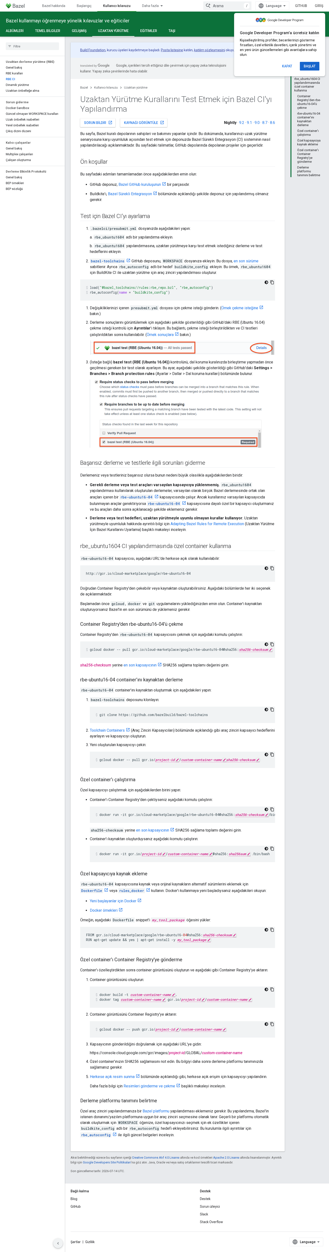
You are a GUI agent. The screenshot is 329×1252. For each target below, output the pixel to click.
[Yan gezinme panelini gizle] (58, 1243)
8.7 (264, 122)
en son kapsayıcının (140, 665)
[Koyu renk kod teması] (266, 282)
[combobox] (227, 5)
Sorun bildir (98, 122)
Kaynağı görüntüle (144, 122)
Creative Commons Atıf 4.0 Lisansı (155, 1157)
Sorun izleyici (210, 1206)
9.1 (249, 122)
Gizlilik (90, 1242)
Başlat (310, 66)
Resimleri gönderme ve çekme (149, 1086)
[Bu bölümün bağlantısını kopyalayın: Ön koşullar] (112, 162)
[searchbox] (32, 46)
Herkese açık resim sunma (112, 1076)
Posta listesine (172, 50)
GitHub (301, 6)
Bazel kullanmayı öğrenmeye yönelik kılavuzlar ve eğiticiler (68, 21)
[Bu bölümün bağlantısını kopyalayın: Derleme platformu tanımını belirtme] (162, 1101)
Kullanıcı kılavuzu (117, 6)
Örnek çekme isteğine (239, 308)
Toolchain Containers (107, 730)
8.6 (272, 122)
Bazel (84, 87)
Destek (205, 1199)
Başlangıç (84, 6)
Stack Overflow (211, 1222)
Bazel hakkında (53, 6)
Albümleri (15, 31)
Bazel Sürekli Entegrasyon (130, 194)
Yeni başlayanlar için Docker (113, 901)
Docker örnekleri (104, 910)
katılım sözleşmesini (209, 50)
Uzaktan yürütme (113, 31)
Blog (74, 1199)
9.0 (257, 122)
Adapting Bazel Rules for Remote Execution (207, 524)
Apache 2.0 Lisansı (226, 1157)
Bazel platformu (156, 1111)
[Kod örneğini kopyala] (272, 282)
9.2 (241, 122)
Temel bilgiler (47, 31)
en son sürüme (246, 261)
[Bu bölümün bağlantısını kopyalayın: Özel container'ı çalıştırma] (140, 780)
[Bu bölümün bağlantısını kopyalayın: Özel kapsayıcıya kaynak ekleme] (152, 874)
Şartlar (76, 1242)
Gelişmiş (79, 31)
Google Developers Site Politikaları (107, 1162)
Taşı (172, 31)
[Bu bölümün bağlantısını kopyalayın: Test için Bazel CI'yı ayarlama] (155, 216)
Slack (204, 1214)
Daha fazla (150, 6)
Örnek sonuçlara (160, 334)
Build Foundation (92, 50)
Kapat (287, 66)
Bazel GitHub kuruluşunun (139, 184)
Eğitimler (148, 31)
